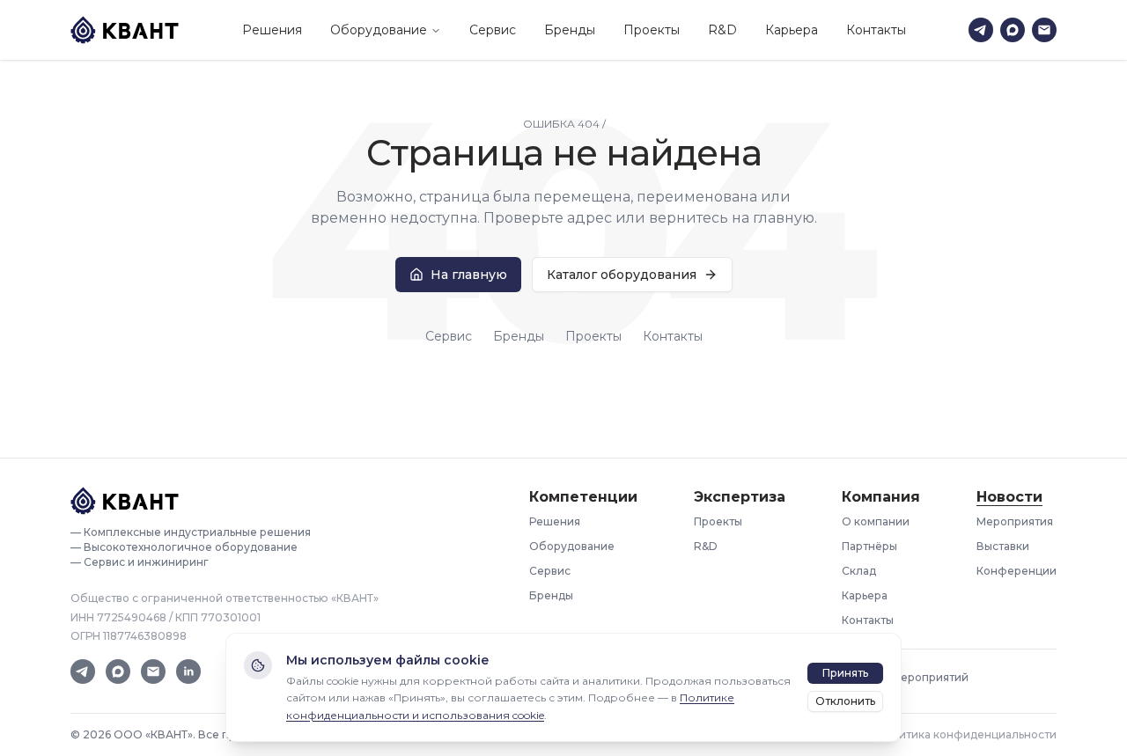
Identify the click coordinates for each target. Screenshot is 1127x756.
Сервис (492, 30)
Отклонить (845, 701)
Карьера (791, 30)
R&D (722, 30)
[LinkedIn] (188, 671)
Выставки (1002, 546)
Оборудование (378, 30)
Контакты (876, 30)
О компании (876, 521)
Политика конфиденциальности (967, 734)
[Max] (1012, 30)
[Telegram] (981, 30)
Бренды (569, 30)
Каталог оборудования (621, 275)
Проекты (651, 30)
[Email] (1044, 30)
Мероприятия (1014, 521)
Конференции (1016, 570)
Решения (272, 30)
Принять (845, 672)
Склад (859, 570)
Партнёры (869, 546)
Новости (1009, 496)
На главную (469, 275)
